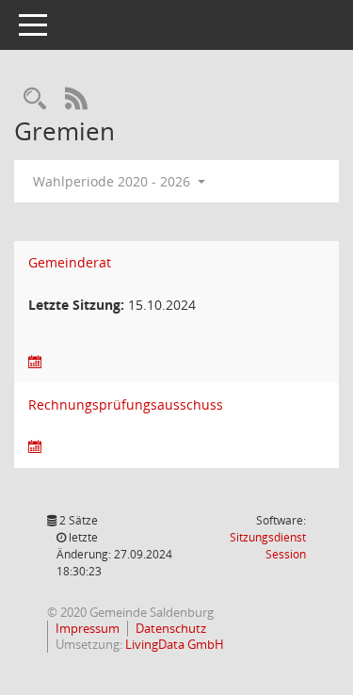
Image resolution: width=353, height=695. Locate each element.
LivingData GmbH (174, 644)
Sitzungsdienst (268, 545)
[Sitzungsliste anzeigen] (34, 362)
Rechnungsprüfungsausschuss (125, 404)
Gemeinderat (69, 262)
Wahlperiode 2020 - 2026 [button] (113, 181)
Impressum (88, 628)
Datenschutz (171, 628)
